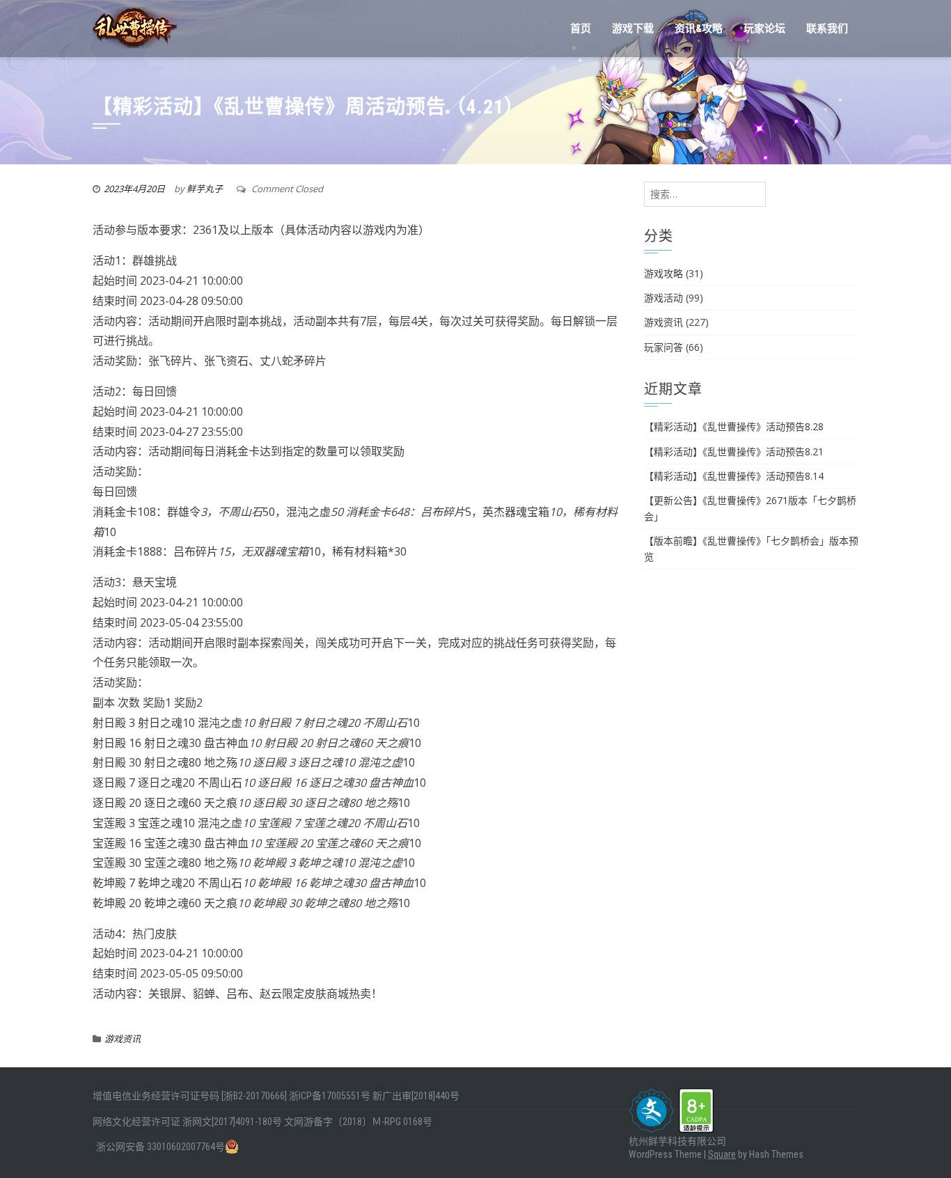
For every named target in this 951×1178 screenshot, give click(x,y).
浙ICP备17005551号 (329, 1095)
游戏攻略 (663, 273)
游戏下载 (633, 28)
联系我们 (827, 28)
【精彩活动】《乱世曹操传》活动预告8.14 (734, 475)
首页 (580, 28)
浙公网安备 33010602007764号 (160, 1146)
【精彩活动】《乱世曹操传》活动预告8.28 (734, 426)
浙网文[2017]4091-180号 (232, 1121)
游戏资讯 (122, 1038)
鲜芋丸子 (205, 188)
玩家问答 (663, 347)
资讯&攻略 (699, 28)
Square (722, 1154)
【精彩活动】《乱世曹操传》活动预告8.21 (734, 451)
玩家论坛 (764, 28)
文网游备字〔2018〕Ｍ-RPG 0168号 (358, 1121)
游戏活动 (663, 297)
